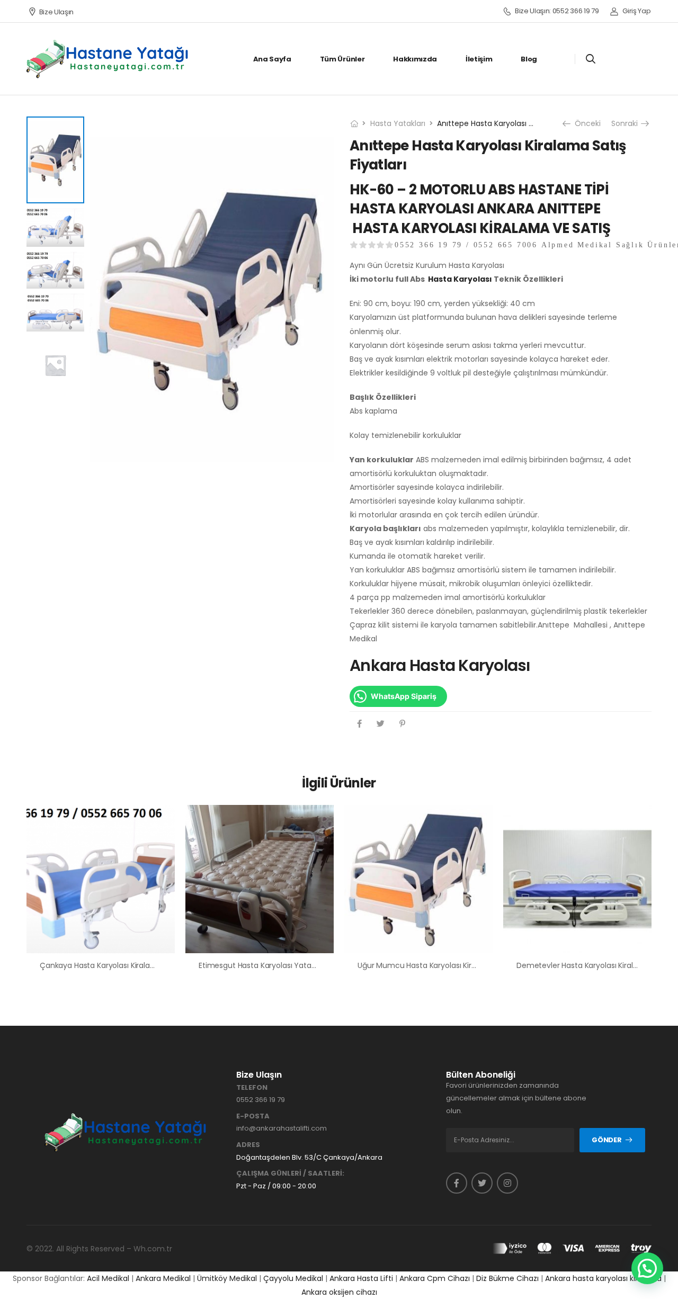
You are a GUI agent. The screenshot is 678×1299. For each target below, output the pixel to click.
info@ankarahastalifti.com (281, 1128)
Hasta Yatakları (397, 123)
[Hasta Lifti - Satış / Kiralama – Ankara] (108, 59)
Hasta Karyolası (460, 279)
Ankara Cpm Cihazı (434, 1278)
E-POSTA (253, 1116)
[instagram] (507, 1183)
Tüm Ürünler (342, 59)
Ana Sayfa (272, 59)
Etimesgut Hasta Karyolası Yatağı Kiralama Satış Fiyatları (299, 965)
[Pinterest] (402, 724)
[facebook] (456, 1183)
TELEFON (251, 1087)
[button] (647, 1268)
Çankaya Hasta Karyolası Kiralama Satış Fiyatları (125, 965)
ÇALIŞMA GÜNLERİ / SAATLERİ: (290, 1173)
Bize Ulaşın (56, 12)
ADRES (248, 1145)
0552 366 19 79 (260, 1100)
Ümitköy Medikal (227, 1278)
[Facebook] (359, 724)
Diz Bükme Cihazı (507, 1278)
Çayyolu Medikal (293, 1278)
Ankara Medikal (163, 1278)
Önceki (586, 123)
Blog (529, 59)
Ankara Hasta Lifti (361, 1278)
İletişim (479, 59)
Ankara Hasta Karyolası (440, 665)
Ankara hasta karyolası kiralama (603, 1278)
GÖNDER (606, 1140)
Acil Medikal (108, 1278)
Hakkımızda (415, 59)
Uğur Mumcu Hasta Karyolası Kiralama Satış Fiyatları (450, 965)
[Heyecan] (381, 724)
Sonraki (628, 123)
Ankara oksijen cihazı (339, 1292)
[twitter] (482, 1183)
